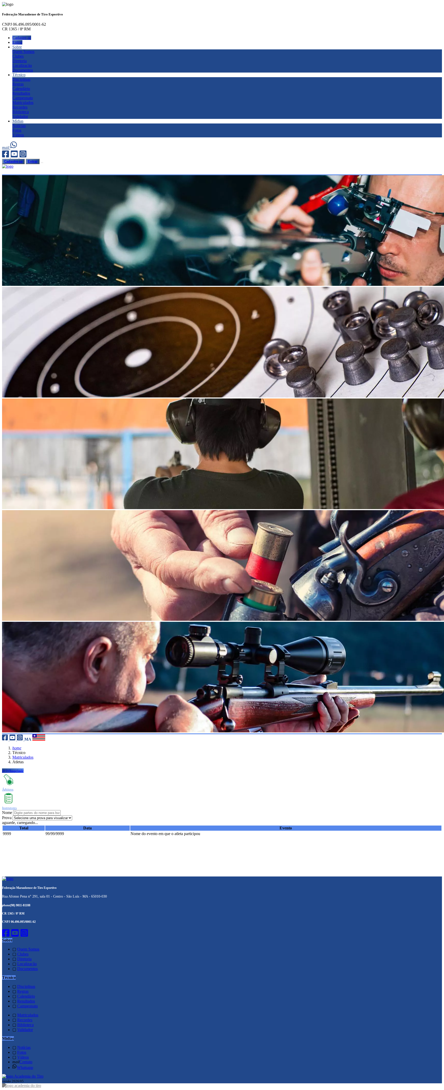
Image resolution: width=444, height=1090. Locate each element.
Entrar (17, 42)
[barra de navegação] (42, 162)
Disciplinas (21, 79)
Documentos (22, 70)
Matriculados (22, 102)
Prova (7, 818)
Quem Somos (23, 51)
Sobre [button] (17, 47)
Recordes (19, 107)
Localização (22, 65)
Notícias (19, 125)
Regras (18, 84)
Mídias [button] (17, 121)
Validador (20, 116)
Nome (7, 812)
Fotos (16, 130)
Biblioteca (20, 112)
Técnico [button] (18, 75)
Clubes (18, 56)
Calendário (21, 88)
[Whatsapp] (14, 147)
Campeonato (22, 98)
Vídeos (18, 135)
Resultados (21, 93)
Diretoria (19, 61)
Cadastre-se (21, 38)
